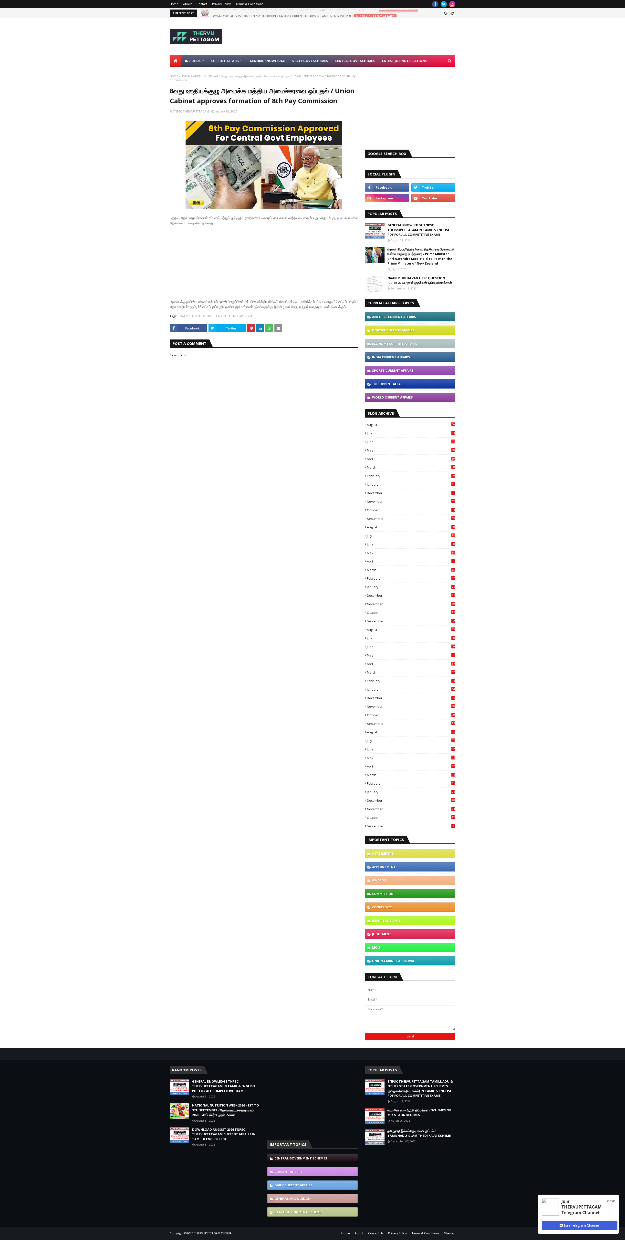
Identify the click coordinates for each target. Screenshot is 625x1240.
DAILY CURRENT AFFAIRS (196, 316)
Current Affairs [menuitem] (225, 61)
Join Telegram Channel (581, 1225)
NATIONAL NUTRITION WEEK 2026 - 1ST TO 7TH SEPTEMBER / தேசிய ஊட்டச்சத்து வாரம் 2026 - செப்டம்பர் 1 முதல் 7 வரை (225, 1110)
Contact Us (375, 1233)
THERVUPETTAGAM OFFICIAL (213, 1233)
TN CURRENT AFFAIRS (389, 384)
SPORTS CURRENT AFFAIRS (393, 370)
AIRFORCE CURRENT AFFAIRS (394, 317)
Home (174, 4)
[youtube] (433, 198)
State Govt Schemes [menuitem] (310, 61)
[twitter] (444, 4)
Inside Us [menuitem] (193, 61)
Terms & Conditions (249, 4)
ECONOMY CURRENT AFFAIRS (394, 343)
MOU (376, 947)
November (411, 501)
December (411, 493)
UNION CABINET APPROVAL (200, 76)
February (411, 476)
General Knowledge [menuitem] (267, 61)
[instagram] (452, 4)
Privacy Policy (221, 4)
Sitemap (449, 1233)
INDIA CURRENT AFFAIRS (391, 357)
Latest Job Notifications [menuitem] (404, 61)
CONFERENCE (382, 907)
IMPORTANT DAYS (386, 920)
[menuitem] (175, 61)
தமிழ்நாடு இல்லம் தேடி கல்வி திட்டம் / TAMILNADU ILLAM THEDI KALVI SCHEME (419, 1133)
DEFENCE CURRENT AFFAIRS (393, 330)
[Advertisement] (366, 37)
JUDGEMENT (381, 934)
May (411, 450)
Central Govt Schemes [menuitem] (355, 61)
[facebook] (435, 4)
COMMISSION (383, 894)
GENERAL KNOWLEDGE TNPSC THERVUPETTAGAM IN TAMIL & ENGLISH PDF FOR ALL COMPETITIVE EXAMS (418, 230)
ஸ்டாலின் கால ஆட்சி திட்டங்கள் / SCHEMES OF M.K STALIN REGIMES (419, 1112)
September (411, 518)
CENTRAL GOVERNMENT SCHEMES (300, 1158)
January (411, 484)
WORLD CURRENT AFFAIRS (392, 397)
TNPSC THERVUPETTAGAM (191, 111)
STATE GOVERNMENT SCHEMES (298, 1212)
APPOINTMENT (384, 867)
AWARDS (379, 880)
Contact (202, 4)
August (411, 424)
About (187, 4)
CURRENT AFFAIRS (288, 1171)
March (411, 467)
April (411, 459)
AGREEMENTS (382, 853)
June (411, 442)
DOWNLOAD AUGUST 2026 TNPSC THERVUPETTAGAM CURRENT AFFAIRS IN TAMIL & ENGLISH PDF (282, 13)
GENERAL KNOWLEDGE (292, 1198)
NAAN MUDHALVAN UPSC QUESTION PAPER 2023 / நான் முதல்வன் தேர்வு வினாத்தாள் (419, 280)
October (411, 510)
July (411, 433)
